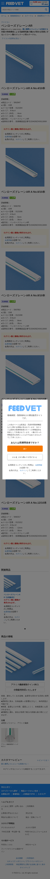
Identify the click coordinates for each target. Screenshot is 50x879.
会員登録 (38, 465)
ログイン (23, 470)
